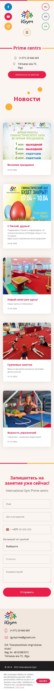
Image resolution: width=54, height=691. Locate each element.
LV (45, 26)
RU (45, 6)
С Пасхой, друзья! (19, 226)
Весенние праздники (21, 164)
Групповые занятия (20, 364)
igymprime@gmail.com (22, 637)
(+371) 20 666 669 (29, 58)
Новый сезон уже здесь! (23, 299)
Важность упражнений (22, 432)
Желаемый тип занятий (16, 539)
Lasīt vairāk (19, 687)
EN (45, 16)
